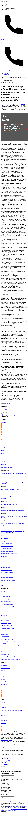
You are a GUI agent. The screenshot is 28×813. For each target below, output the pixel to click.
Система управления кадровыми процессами (12, 510)
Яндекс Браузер (7, 760)
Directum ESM (3, 458)
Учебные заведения (6, 601)
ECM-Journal (4, 684)
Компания (6, 74)
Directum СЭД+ (3, 450)
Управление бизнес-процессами (9, 553)
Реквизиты (3, 707)
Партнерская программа (7, 604)
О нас (2, 676)
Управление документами (7, 551)
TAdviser (8, 403)
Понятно (3, 766)
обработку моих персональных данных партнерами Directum (14, 809)
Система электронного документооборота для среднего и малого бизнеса (12, 531)
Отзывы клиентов (5, 596)
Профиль (3, 702)
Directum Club (4, 681)
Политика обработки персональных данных (12, 710)
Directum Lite (3, 464)
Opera (5, 762)
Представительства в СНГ (7, 606)
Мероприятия (4, 634)
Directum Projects (4, 453)
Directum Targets (4, 447)
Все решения (4, 556)
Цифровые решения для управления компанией (13, 415)
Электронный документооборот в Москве (11, 645)
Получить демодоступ (6, 40)
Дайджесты (3, 670)
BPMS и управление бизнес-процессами (11, 659)
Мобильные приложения (7, 546)
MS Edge (6, 764)
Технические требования (7, 467)
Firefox (5, 761)
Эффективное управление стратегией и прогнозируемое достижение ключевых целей (13, 490)
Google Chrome (7, 758)
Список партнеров (5, 599)
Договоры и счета (5, 541)
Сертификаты (4, 705)
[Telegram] (3, 409)
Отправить (3, 811)
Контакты (3, 422)
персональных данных (6, 740)
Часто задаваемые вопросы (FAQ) (9, 639)
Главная (6, 73)
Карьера (3, 679)
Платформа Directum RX (5, 442)
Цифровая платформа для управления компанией (13, 473)
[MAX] (6, 409)
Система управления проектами (9, 504)
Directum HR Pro (4, 456)
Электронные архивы (6, 543)
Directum (21, 108)
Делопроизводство (5, 538)
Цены (2, 558)
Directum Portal (3, 461)
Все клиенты (4, 594)
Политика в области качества (8, 712)
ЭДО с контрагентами (6, 548)
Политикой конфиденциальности (18, 802)
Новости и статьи (8, 76)
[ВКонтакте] (1, 409)
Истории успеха (5, 591)
